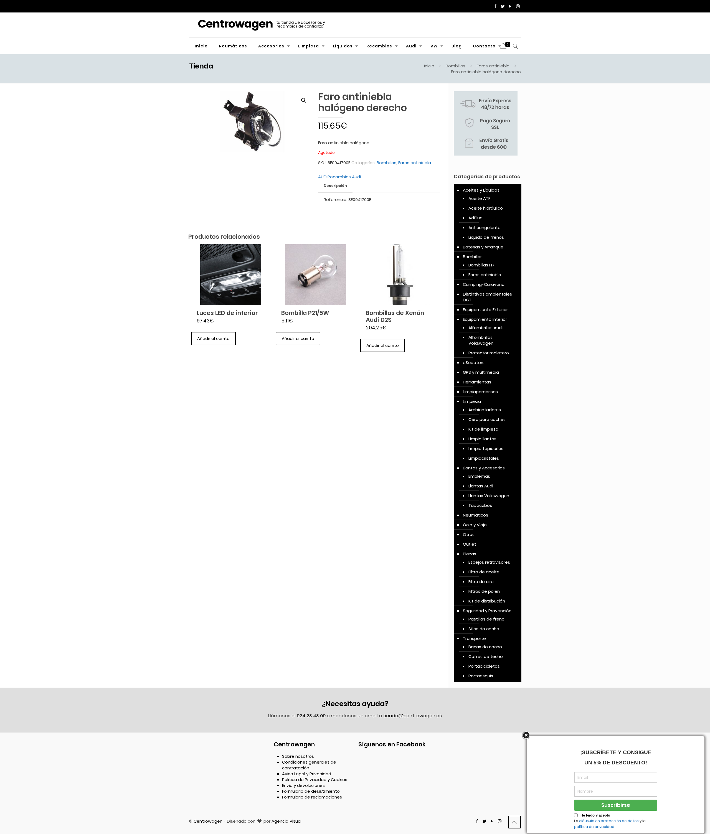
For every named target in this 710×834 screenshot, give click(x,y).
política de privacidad (594, 826)
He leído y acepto (595, 815)
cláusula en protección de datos (609, 820)
